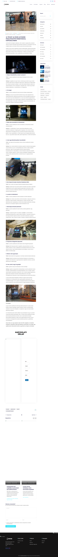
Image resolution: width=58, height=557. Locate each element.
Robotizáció (7, 34)
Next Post (33, 414)
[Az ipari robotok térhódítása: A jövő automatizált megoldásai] (42, 71)
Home (31, 4)
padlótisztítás (13, 409)
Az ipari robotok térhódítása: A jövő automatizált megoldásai (28, 488)
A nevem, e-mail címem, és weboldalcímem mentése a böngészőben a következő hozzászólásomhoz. (18, 523)
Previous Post (9, 414)
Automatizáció (21, 33)
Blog (45, 4)
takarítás (45, 97)
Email (26, 375)
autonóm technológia (44, 91)
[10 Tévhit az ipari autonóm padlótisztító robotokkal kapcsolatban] (42, 75)
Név (26, 361)
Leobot (19, 542)
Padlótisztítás (32, 33)
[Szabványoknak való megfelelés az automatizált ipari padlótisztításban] (42, 67)
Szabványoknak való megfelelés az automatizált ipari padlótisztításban (13, 488)
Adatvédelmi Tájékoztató (33, 544)
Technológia (13, 34)
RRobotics (15, 33)
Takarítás (10, 34)
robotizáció (47, 95)
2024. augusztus (42, 49)
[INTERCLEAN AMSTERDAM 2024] (42, 80)
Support (40, 4)
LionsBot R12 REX (20, 540)
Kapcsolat (53, 4)
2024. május (42, 51)
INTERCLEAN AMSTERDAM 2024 (47, 81)
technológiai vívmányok (44, 99)
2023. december (42, 56)
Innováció (24, 33)
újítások (49, 99)
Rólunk (48, 4)
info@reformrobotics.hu (21, 1)
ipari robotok (42, 93)
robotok (18, 409)
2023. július (41, 58)
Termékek (35, 4)
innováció (7, 409)
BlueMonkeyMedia (24, 555)
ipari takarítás (47, 93)
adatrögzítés (42, 89)
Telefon (26, 370)
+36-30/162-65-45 (12, 1)
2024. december (42, 47)
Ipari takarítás (28, 33)
